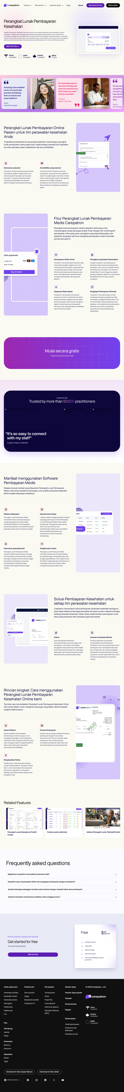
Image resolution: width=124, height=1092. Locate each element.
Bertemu (7, 1045)
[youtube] (63, 1080)
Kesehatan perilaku (11, 993)
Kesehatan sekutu (10, 1000)
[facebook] (28, 1080)
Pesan (6, 1036)
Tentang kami (50, 993)
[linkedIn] (45, 1080)
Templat (68, 998)
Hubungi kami (50, 1003)
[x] (54, 1080)
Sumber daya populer (73, 993)
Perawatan (8, 1042)
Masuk (80, 5)
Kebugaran (8, 1003)
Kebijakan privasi (71, 1034)
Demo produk (29, 993)
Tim (5, 1014)
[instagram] (36, 1080)
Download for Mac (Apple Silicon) (19, 1072)
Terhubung (8, 1029)
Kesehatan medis (10, 996)
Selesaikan (8, 1054)
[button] (12, 1080)
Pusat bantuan (71, 1004)
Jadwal (6, 1032)
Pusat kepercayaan (72, 1024)
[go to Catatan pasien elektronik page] (62, 818)
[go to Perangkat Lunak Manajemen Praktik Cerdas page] (22, 818)
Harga (68, 5)
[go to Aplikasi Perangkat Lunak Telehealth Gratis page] (101, 818)
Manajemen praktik (31, 1000)
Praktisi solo (8, 1011)
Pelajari (68, 1010)
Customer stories (55, 5)
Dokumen (7, 1049)
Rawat (6, 1058)
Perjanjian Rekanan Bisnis (52, 1012)
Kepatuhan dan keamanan (71, 1029)
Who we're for (39, 5)
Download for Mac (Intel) (49, 1072)
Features (27, 5)
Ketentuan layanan (52, 1007)
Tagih (6, 1062)
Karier (47, 996)
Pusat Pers (48, 1000)
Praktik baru (8, 1007)
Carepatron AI (29, 1003)
